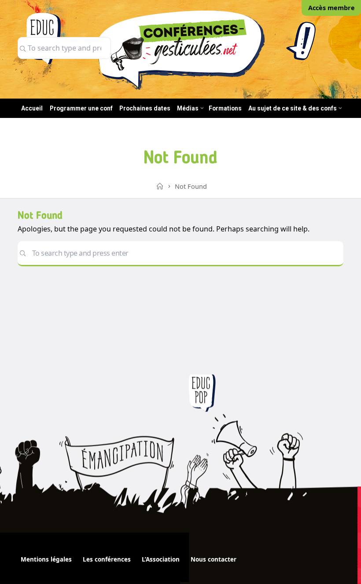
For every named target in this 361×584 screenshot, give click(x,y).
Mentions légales (46, 559)
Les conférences (107, 559)
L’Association (161, 559)
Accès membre (331, 8)
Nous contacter (213, 559)
